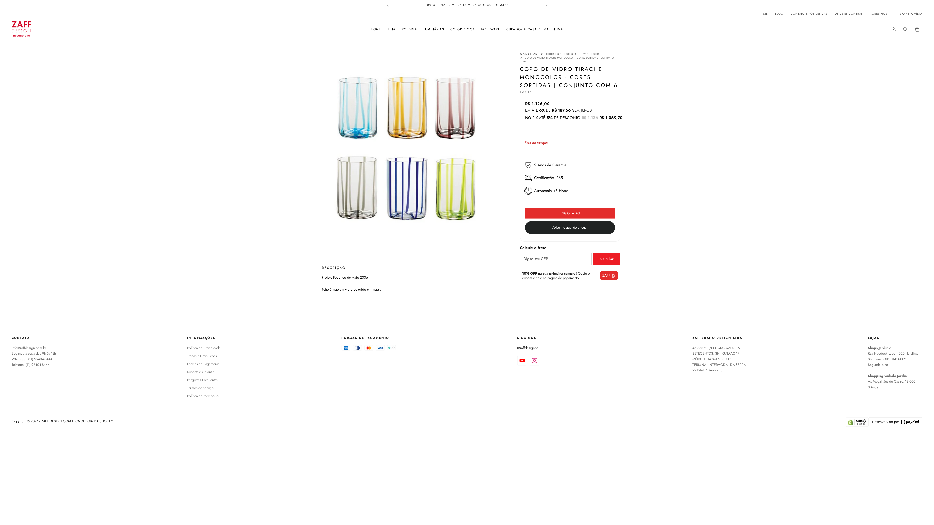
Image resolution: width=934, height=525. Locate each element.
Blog (779, 14)
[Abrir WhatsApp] (922, 512)
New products (590, 54)
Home (376, 29)
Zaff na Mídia (911, 14)
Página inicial (529, 54)
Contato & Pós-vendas (809, 14)
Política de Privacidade (204, 347)
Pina (391, 29)
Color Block (462, 29)
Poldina (409, 29)
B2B (765, 14)
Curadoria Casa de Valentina (534, 29)
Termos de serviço (200, 387)
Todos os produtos (559, 54)
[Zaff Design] (21, 29)
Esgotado (570, 213)
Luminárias (433, 29)
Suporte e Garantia (200, 371)
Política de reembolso (203, 396)
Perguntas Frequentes (202, 379)
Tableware (490, 29)
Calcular (607, 258)
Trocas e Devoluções (202, 355)
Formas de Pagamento (203, 363)
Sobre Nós (879, 14)
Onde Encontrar (849, 14)
